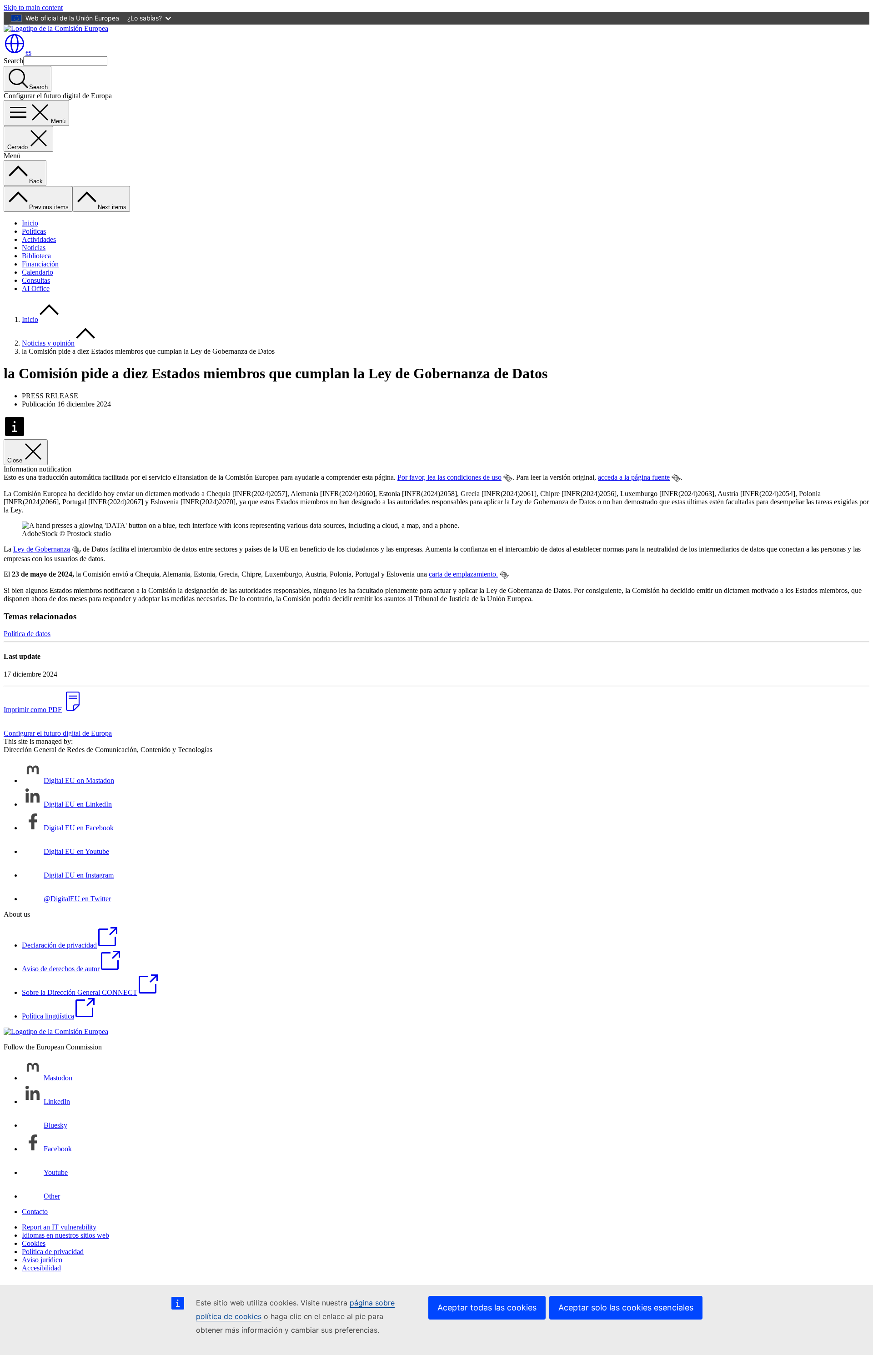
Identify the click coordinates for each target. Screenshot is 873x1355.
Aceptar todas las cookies (487, 1307)
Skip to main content (33, 7)
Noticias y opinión (48, 343)
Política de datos (27, 633)
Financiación (40, 264)
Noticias (33, 247)
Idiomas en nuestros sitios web (65, 1235)
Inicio (30, 223)
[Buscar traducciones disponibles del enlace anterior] (507, 477)
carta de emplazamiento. (463, 574)
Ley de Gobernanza (41, 549)
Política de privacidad (53, 1251)
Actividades (39, 239)
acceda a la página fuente (634, 477)
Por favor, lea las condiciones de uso (449, 477)
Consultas (36, 280)
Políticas (34, 231)
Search (13, 61)
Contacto (35, 1211)
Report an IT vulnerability (59, 1227)
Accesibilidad (41, 1268)
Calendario (37, 272)
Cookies (33, 1243)
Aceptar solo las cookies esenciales (625, 1307)
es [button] (28, 52)
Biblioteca (36, 256)
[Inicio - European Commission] (56, 28)
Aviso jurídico (42, 1260)
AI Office (36, 288)
